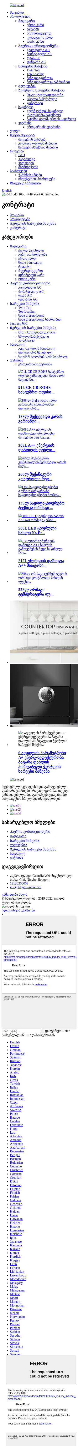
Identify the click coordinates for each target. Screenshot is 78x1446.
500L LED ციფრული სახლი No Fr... (37, 530)
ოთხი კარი (35, 41)
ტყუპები (33, 29)
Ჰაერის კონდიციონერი (38, 46)
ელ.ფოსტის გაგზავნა (18, 910)
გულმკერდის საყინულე (45, 111)
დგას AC (33, 58)
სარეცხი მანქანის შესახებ (38, 147)
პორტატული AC (39, 54)
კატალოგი (26, 159)
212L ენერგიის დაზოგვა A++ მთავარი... (41, 563)
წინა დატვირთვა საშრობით (48, 82)
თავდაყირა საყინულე (44, 115)
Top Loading (35, 74)
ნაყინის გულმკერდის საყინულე (51, 119)
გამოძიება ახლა (14, 894)
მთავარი (17, 12)
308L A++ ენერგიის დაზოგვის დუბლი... (36, 447)
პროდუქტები (20, 16)
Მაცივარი (26, 21)
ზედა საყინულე (30, 262)
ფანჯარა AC (36, 62)
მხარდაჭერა (28, 167)
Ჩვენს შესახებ (22, 135)
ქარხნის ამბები (30, 175)
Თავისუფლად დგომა (45, 95)
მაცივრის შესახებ (31, 139)
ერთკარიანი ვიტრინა (43, 127)
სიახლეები (18, 171)
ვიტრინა (24, 123)
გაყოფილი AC (38, 50)
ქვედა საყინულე (31, 250)
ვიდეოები (26, 163)
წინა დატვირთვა (40, 78)
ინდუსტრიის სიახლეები (36, 179)
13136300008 (19, 883)
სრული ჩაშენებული (42, 99)
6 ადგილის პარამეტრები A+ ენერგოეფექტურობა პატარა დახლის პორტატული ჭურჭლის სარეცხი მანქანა (42, 762)
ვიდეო (15, 131)
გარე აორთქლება (32, 254)
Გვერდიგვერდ (39, 33)
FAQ (21, 155)
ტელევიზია (27, 86)
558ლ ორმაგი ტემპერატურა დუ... (36, 591)
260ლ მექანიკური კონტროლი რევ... (35, 476)
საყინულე (25, 107)
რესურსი (17, 151)
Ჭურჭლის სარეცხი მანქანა (41, 90)
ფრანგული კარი (40, 37)
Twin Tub (33, 70)
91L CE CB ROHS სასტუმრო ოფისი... (36, 389)
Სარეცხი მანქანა (33, 66)
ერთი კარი (35, 25)
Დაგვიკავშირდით (25, 183)
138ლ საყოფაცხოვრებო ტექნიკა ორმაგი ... (41, 505)
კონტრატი (35, 103)
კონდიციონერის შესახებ (37, 143)
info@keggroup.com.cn (25, 887)
